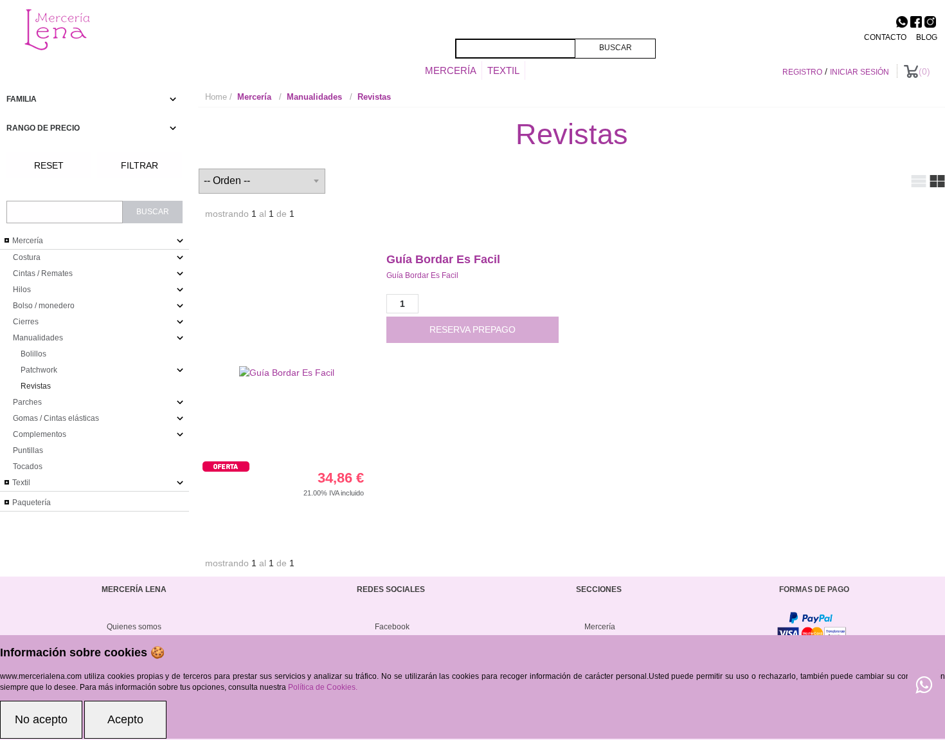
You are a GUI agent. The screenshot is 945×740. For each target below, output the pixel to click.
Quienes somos (134, 626)
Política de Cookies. (322, 687)
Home (216, 97)
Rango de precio (43, 128)
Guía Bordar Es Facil (443, 259)
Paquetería (30, 502)
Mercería (450, 70)
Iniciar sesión (859, 72)
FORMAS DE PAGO (814, 589)
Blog (926, 37)
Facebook (392, 626)
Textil (503, 70)
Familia (21, 99)
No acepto (41, 719)
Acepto (125, 719)
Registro (802, 72)
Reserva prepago (472, 329)
